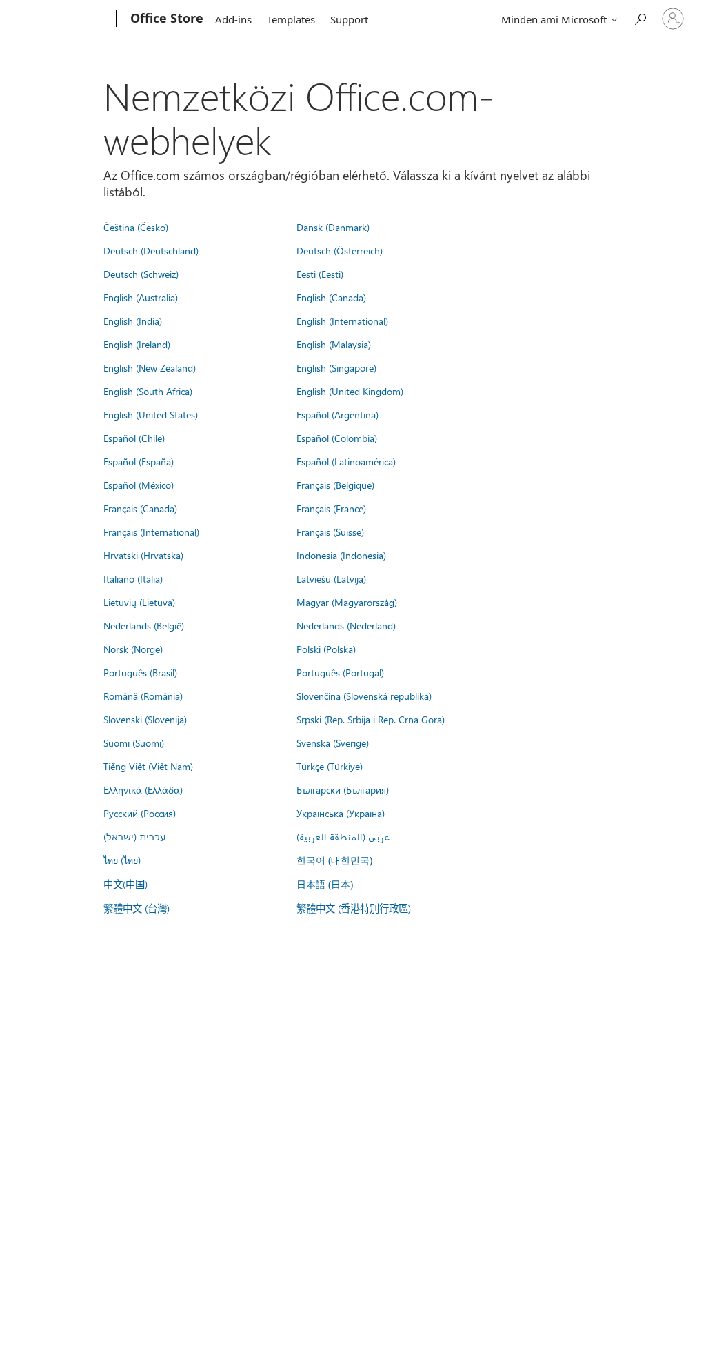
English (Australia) (140, 297)
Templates (291, 19)
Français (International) (151, 531)
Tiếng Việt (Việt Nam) (148, 766)
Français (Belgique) (335, 485)
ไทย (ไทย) (122, 860)
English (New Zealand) (149, 367)
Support (349, 19)
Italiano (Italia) (133, 578)
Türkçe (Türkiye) (329, 766)
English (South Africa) (147, 391)
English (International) (342, 320)
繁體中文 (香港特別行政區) (353, 908)
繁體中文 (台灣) (136, 908)
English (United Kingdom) (349, 391)
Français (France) (331, 508)
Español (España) (138, 461)
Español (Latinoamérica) (346, 461)
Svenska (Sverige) (332, 742)
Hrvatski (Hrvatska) (143, 555)
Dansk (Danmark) (333, 227)
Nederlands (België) (143, 625)
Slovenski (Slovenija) (145, 719)
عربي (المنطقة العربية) (343, 836)
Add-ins (233, 19)
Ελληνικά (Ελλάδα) (143, 789)
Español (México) (138, 485)
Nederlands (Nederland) (346, 625)
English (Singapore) (336, 367)
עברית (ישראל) (134, 836)
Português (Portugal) (340, 672)
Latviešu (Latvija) (331, 578)
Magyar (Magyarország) (346, 602)
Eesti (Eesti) (319, 274)
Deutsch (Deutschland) (151, 250)
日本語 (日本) (324, 884)
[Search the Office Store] (639, 17)
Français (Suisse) (330, 531)
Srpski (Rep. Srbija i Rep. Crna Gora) (370, 719)
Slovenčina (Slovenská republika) (364, 696)
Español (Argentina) (337, 414)
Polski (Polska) (326, 649)
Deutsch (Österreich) (339, 250)
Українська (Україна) (340, 813)
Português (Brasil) (140, 672)
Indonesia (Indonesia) (341, 555)
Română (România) (143, 696)
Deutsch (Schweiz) (141, 274)
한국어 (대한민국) (334, 860)
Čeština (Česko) (135, 227)
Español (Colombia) (336, 438)
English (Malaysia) (333, 344)
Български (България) (342, 789)
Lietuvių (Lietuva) (139, 602)
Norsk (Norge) (133, 649)
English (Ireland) (136, 344)
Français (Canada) (140, 508)
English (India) (132, 320)
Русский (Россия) (139, 813)
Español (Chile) (134, 438)
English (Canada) (331, 297)
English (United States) (150, 414)
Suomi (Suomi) (133, 742)
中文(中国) (125, 884)
